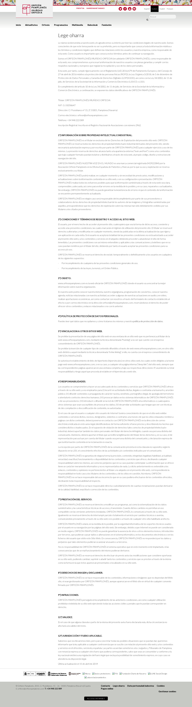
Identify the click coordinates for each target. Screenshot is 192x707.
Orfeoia (45, 25)
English (162, 9)
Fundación (106, 25)
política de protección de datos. (148, 321)
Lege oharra (119, 686)
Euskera (155, 9)
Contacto (105, 686)
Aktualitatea (31, 25)
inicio (18, 25)
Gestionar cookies (167, 691)
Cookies (161, 686)
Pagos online (107, 688)
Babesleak (93, 25)
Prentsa (80, 8)
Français (170, 9)
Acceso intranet (96, 698)
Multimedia (77, 25)
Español (147, 9)
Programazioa (61, 25)
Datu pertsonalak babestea (140, 686)
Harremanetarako (95, 8)
